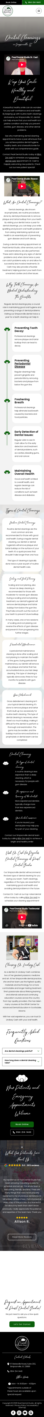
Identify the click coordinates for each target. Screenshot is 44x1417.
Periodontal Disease (22, 365)
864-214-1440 (24, 838)
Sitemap (22, 1407)
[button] (39, 11)
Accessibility (32, 1405)
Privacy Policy (20, 1405)
